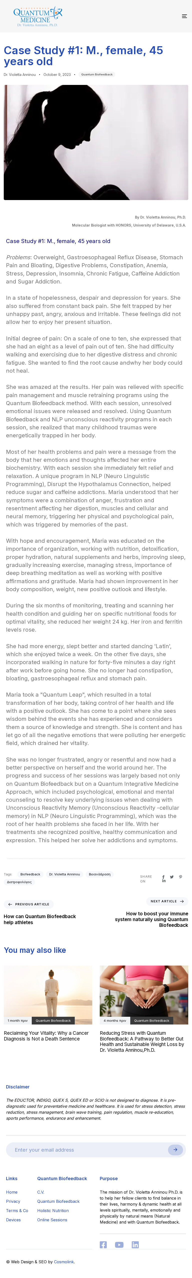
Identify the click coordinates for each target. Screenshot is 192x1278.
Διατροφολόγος (19, 882)
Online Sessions (52, 1219)
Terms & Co (17, 1210)
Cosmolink (64, 1261)
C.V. (40, 1192)
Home (12, 1192)
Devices (13, 1219)
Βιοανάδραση (99, 874)
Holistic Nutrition (53, 1210)
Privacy (13, 1201)
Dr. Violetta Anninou (20, 74)
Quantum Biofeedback (96, 74)
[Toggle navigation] (156, 16)
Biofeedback (30, 874)
